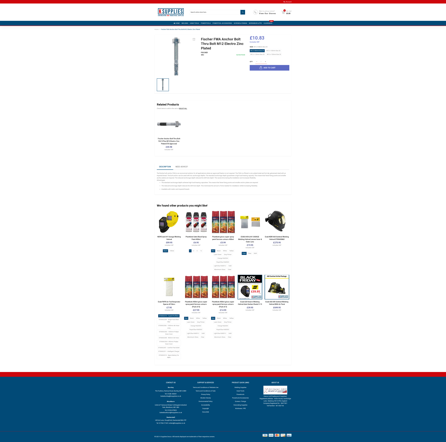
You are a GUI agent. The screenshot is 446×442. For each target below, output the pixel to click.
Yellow (172, 251)
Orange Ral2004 (223, 258)
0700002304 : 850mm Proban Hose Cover (168, 343)
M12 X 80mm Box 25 (257, 51)
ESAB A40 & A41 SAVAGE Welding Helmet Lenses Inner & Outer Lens (250, 239)
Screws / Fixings (240, 401)
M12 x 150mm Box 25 (274, 54)
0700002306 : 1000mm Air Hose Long (168, 327)
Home (156, 29)
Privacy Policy (205, 394)
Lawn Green (217, 254)
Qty (251, 61)
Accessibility (205, 405)
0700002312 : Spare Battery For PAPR (169, 356)
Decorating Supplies (240, 405)
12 (201, 251)
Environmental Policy (205, 401)
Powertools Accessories (240, 398)
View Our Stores (267, 13)
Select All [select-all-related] (183, 108)
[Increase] (265, 62)
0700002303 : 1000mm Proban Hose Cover (169, 333)
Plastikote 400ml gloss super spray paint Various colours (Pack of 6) (196, 304)
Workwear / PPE (240, 408)
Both (255, 253)
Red (213, 251)
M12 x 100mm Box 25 (273, 51)
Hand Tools (240, 391)
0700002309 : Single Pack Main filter (169, 321)
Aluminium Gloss (219, 269)
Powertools (240, 394)
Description (165, 167)
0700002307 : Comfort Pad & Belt (168, 348)
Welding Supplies (240, 387)
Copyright (205, 408)
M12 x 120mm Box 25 (257, 54)
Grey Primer (227, 254)
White (225, 251)
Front (244, 253)
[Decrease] (256, 62)
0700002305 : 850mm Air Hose (169, 338)
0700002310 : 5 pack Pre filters (169, 316)
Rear (249, 253)
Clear (229, 269)
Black (165, 251)
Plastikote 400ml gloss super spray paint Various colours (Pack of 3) (223, 304)
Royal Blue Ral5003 (222, 262)
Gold (230, 266)
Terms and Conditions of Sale (205, 391)
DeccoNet (205, 412)
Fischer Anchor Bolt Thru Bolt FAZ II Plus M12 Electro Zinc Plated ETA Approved (169, 141)
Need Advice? (181, 167)
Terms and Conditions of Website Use (205, 387)
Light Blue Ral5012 (220, 266)
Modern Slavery (205, 398)
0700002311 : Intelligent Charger (168, 351)
